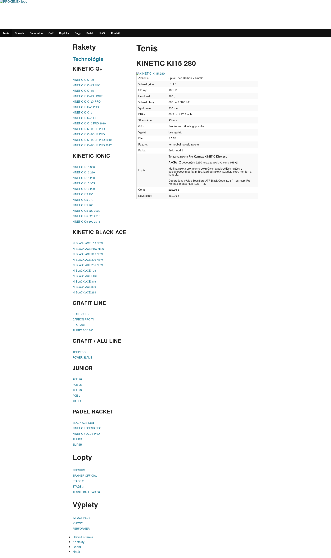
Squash (19, 33)
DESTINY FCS (81, 314)
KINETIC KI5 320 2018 (86, 216)
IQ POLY (78, 523)
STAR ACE (79, 325)
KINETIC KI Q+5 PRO (86, 107)
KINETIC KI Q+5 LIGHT (87, 118)
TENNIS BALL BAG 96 (86, 492)
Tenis (6, 33)
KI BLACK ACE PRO (85, 276)
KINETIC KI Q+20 (83, 80)
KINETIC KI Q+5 (82, 112)
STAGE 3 (78, 486)
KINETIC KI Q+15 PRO (86, 85)
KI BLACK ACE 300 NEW (88, 259)
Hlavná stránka (83, 537)
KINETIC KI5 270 (83, 200)
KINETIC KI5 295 (83, 194)
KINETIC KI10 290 (84, 189)
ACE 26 (77, 379)
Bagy (78, 33)
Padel (89, 33)
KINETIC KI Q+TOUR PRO (89, 129)
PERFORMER (81, 528)
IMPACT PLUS (81, 518)
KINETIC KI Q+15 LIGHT (88, 96)
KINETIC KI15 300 (84, 167)
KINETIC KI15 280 (84, 172)
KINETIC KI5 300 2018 (86, 221)
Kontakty (78, 542)
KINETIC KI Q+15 (83, 90)
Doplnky (64, 33)
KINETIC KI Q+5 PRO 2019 (89, 123)
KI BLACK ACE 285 (84, 292)
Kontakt (115, 33)
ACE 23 (77, 390)
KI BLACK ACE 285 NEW (88, 265)
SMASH (77, 444)
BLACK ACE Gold (83, 423)
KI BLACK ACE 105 (84, 270)
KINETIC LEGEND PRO (87, 428)
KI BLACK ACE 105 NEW (88, 243)
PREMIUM (79, 470)
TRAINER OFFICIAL (85, 475)
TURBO (77, 439)
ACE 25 (77, 384)
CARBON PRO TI (83, 319)
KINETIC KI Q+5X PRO (87, 101)
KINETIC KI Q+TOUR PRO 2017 (92, 145)
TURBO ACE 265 (83, 330)
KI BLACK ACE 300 (84, 287)
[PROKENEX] (76, 14)
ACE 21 (77, 395)
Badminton (36, 33)
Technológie (88, 58)
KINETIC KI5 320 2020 (86, 210)
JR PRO (77, 401)
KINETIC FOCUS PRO (86, 433)
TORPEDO (79, 352)
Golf (50, 33)
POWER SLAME (82, 357)
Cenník (77, 547)
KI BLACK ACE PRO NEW (88, 249)
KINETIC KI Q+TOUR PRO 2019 (92, 140)
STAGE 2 (78, 481)
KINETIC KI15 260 (84, 178)
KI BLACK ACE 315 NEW (88, 254)
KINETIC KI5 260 (83, 205)
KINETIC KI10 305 (84, 183)
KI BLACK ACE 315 (84, 281)
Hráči (102, 33)
